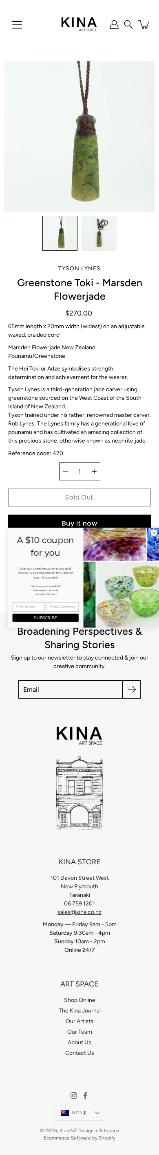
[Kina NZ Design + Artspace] (79, 24)
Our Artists (79, 1021)
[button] (128, 24)
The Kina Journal (80, 1010)
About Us (79, 1042)
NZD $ (79, 1112)
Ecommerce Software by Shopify (79, 1138)
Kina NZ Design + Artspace (89, 1130)
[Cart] (144, 24)
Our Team (79, 1031)
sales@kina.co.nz (79, 912)
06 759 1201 (79, 903)
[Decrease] (65, 471)
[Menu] (17, 24)
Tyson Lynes (79, 268)
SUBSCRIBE (41, 617)
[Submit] (131, 689)
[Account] (114, 24)
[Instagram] (73, 1095)
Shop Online (79, 1000)
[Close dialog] (150, 532)
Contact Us (79, 1053)
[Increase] (94, 471)
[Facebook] (85, 1095)
